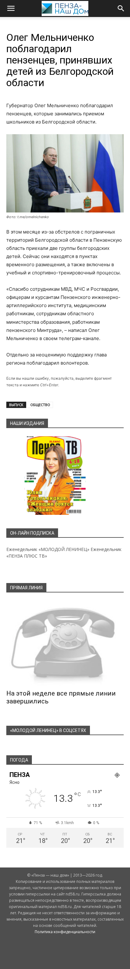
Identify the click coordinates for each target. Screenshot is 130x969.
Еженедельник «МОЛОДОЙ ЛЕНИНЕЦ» (47, 549)
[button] (11, 8)
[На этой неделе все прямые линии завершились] (65, 643)
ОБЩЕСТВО (40, 404)
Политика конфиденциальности (65, 931)
